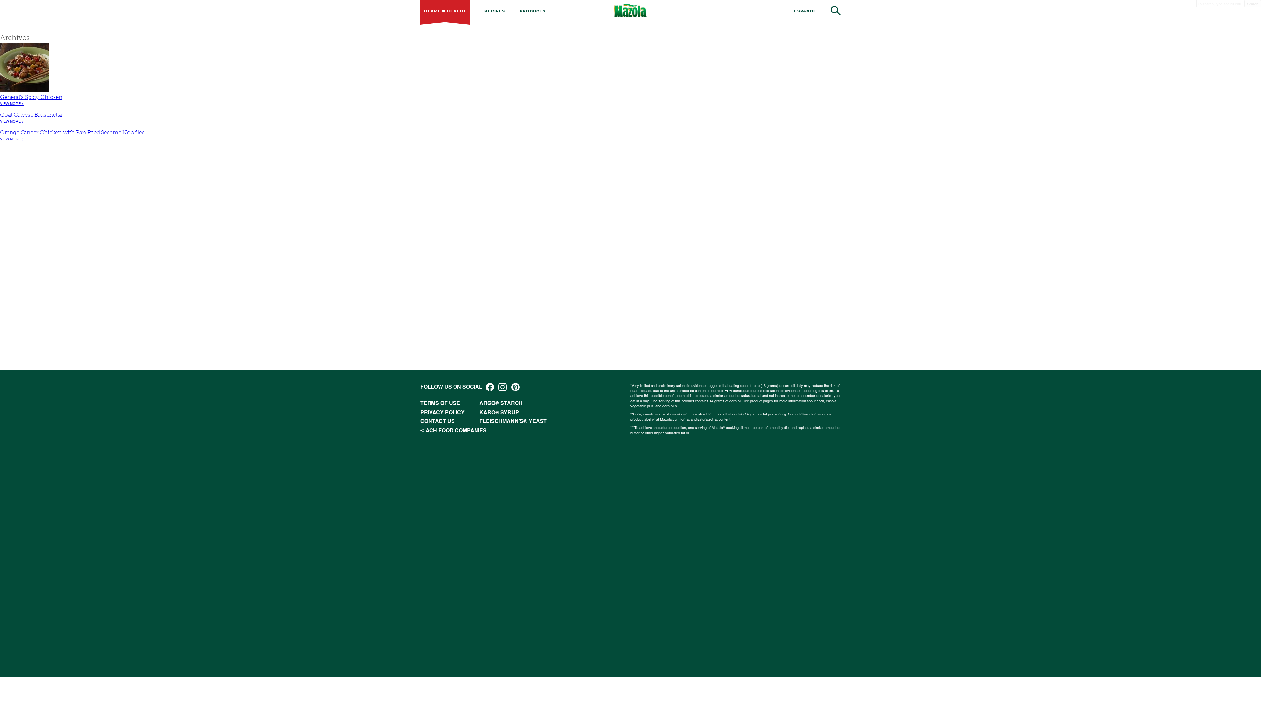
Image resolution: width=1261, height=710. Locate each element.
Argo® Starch (501, 403)
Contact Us (437, 421)
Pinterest (515, 387)
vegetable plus (641, 405)
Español (805, 10)
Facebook (490, 387)
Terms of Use (440, 403)
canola (831, 400)
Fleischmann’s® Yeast (513, 421)
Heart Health (445, 10)
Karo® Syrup (499, 412)
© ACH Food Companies (453, 430)
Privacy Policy (442, 412)
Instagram (502, 387)
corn (820, 400)
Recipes (494, 10)
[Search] (836, 10)
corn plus (669, 405)
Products (533, 10)
